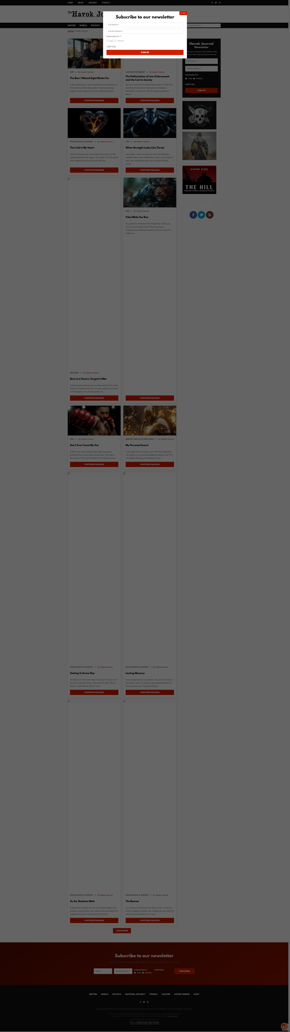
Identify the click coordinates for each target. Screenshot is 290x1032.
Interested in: (113, 36)
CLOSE (183, 13)
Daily (111, 41)
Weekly (120, 41)
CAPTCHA (111, 47)
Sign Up (145, 52)
